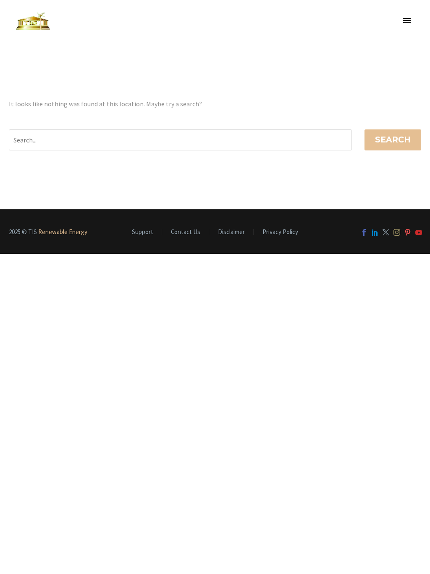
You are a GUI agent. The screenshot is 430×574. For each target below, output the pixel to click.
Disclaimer (231, 232)
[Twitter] (386, 232)
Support (142, 232)
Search (393, 140)
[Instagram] (396, 232)
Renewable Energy (62, 232)
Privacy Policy (280, 232)
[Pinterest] (407, 232)
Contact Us (185, 232)
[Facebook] (364, 232)
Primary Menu (406, 21)
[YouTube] (418, 232)
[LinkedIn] (375, 232)
